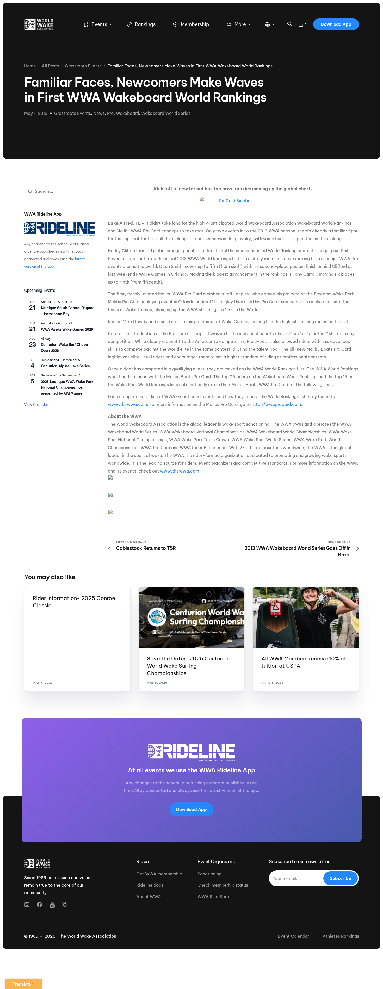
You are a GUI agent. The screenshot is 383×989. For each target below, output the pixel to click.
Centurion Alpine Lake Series (65, 365)
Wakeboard (127, 113)
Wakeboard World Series (165, 113)
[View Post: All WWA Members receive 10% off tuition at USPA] (306, 617)
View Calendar (36, 404)
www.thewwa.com (127, 404)
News (99, 113)
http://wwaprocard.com (276, 404)
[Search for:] (59, 191)
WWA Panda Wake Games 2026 (67, 329)
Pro (110, 113)
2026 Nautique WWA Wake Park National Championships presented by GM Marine (67, 387)
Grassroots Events (72, 113)
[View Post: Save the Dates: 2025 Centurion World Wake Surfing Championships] (191, 617)
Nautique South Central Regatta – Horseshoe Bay (68, 310)
